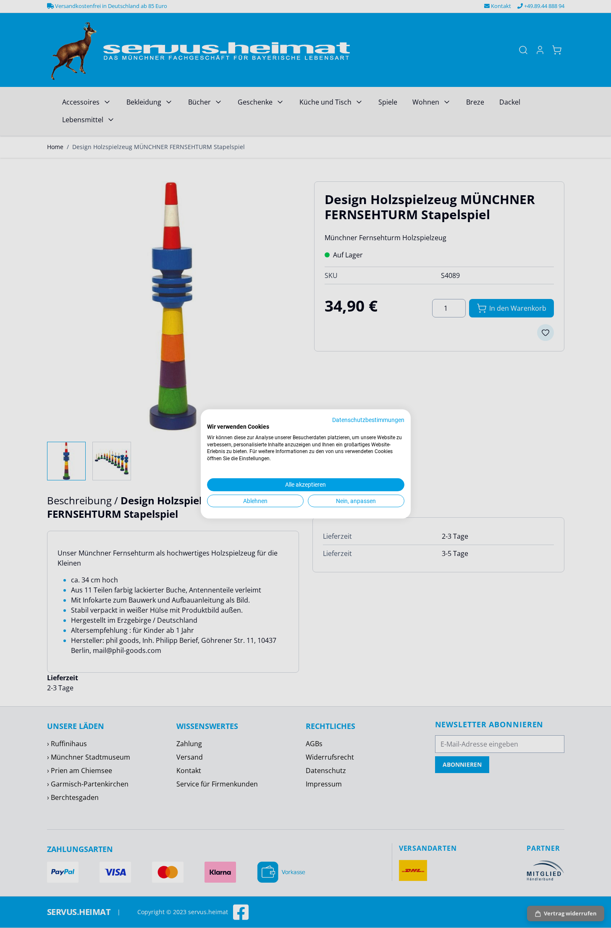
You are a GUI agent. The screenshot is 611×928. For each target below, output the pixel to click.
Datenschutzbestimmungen (368, 420)
